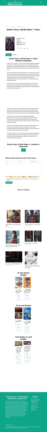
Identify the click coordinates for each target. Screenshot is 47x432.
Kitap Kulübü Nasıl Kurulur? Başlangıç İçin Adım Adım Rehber (19, 350)
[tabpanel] (23, 98)
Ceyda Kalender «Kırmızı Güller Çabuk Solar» (12, 225)
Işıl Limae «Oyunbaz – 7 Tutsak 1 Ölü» (32, 224)
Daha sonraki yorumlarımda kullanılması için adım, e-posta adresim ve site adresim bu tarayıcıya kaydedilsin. (22, 179)
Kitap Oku (19, 297)
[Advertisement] (23, 17)
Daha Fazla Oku (19, 359)
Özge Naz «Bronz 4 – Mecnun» (31, 243)
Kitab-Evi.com (7, 26)
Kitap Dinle (18, 327)
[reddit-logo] (24, 48)
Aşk (11, 26)
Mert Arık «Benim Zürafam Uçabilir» (18, 291)
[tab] (8, 54)
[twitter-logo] (27, 48)
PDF (23, 150)
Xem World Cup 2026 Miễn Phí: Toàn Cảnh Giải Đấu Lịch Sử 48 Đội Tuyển (27, 349)
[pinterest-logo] (21, 48)
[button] (16, 291)
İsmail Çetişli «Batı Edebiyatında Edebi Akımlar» (27, 291)
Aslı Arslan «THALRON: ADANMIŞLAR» (13, 263)
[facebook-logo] (18, 48)
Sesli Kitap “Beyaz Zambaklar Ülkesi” (27, 322)
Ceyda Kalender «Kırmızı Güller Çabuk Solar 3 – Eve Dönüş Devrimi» (12, 246)
